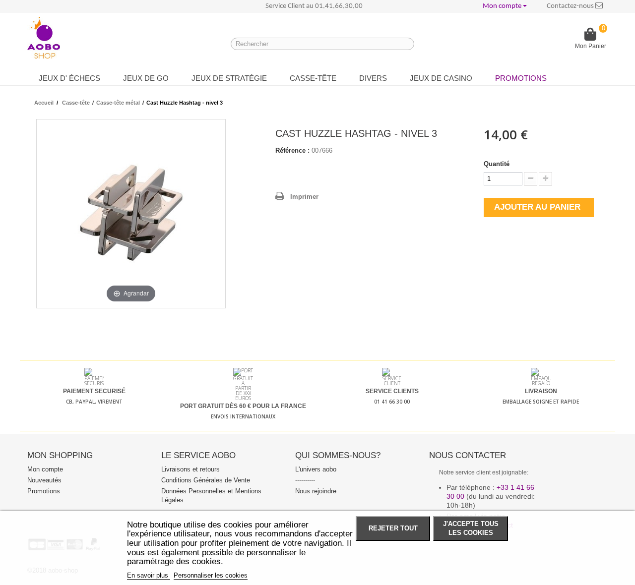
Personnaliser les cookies (211, 575)
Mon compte (45, 469)
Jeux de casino (441, 78)
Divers (373, 78)
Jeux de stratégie (229, 78)
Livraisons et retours (190, 469)
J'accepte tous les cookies (471, 528)
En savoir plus (148, 575)
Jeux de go (146, 78)
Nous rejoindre (315, 491)
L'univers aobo (315, 469)
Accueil (44, 103)
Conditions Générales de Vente (205, 480)
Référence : (292, 150)
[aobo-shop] (43, 37)
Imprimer (304, 196)
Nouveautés (44, 480)
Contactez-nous (571, 6)
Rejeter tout (393, 528)
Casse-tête (313, 78)
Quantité (496, 164)
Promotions (521, 78)
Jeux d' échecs (69, 78)
